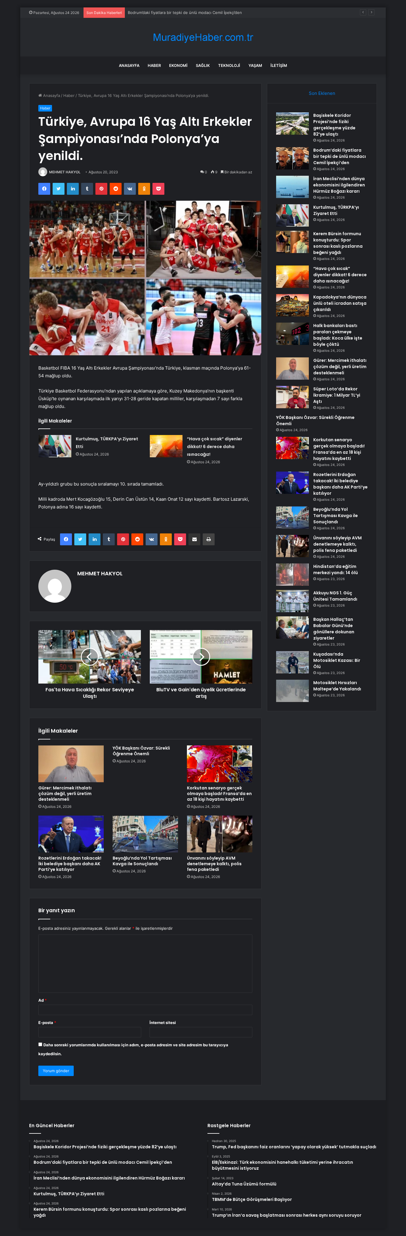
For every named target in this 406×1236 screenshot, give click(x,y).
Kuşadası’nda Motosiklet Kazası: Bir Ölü (336, 660)
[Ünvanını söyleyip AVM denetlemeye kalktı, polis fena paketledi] (219, 834)
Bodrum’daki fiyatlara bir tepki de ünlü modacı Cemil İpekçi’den (339, 156)
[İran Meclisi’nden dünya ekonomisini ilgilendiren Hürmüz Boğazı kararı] (292, 187)
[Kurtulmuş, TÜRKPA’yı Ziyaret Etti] (55, 446)
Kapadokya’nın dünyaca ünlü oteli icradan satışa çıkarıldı (339, 303)
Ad (42, 1000)
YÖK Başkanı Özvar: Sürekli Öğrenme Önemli (141, 751)
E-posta (47, 1022)
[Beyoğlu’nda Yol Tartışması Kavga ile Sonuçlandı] (145, 834)
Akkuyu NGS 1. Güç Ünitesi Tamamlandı (335, 596)
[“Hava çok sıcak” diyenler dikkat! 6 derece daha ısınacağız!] (166, 446)
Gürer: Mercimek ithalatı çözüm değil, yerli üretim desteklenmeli (65, 793)
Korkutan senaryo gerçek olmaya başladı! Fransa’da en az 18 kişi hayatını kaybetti (219, 793)
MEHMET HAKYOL (65, 172)
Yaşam (255, 65)
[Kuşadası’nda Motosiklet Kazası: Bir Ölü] (292, 662)
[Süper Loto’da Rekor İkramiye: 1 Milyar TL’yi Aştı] (292, 397)
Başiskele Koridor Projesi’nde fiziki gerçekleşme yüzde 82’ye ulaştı (334, 124)
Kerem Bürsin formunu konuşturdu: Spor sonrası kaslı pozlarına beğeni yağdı (338, 243)
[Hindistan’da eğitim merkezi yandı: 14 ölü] (292, 574)
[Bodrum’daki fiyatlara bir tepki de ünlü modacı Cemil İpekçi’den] (292, 158)
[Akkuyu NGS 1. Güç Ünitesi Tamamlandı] (292, 601)
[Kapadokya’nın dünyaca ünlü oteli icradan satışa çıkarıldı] (292, 305)
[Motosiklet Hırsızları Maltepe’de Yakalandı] (292, 691)
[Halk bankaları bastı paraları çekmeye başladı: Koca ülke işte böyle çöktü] (292, 334)
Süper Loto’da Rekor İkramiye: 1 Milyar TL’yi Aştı (336, 395)
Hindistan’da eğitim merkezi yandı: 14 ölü (335, 569)
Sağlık (203, 65)
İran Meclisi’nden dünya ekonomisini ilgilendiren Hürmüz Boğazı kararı (192, 12)
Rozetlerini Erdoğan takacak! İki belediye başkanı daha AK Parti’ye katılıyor (69, 863)
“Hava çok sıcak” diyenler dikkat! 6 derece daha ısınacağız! (214, 446)
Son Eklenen (322, 93)
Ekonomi (178, 65)
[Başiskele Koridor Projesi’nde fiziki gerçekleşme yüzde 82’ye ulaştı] (292, 123)
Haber (154, 65)
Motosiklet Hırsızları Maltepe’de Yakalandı (337, 686)
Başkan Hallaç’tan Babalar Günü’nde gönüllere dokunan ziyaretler (333, 628)
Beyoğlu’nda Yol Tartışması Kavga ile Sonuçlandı (142, 861)
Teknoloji (229, 65)
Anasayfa (129, 65)
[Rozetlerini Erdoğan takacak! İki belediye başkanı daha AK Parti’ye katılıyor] (71, 834)
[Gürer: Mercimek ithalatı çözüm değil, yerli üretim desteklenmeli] (71, 763)
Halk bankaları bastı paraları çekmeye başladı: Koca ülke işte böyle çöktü (337, 335)
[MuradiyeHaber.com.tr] (203, 37)
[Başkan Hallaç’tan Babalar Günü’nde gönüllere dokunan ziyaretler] (292, 627)
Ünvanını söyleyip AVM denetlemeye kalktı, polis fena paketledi (214, 863)
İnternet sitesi (163, 1022)
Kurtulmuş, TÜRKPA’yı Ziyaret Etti (336, 210)
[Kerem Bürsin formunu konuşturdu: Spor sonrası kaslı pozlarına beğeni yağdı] (292, 242)
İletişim (278, 65)
